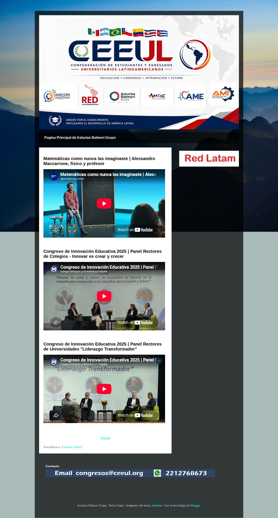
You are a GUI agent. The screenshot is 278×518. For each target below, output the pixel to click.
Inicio (105, 438)
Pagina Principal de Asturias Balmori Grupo (80, 137)
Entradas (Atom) (72, 447)
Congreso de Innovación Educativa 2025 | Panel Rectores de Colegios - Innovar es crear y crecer (102, 254)
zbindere (157, 505)
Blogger (195, 505)
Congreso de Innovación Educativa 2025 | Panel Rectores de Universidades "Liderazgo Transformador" (102, 346)
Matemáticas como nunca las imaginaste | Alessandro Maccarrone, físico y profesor (99, 161)
